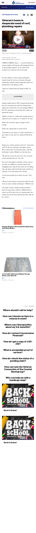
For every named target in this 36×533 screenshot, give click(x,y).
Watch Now (31, 2)
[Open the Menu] (2, 2)
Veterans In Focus (10, 14)
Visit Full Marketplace (28, 208)
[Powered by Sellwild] (31, 306)
